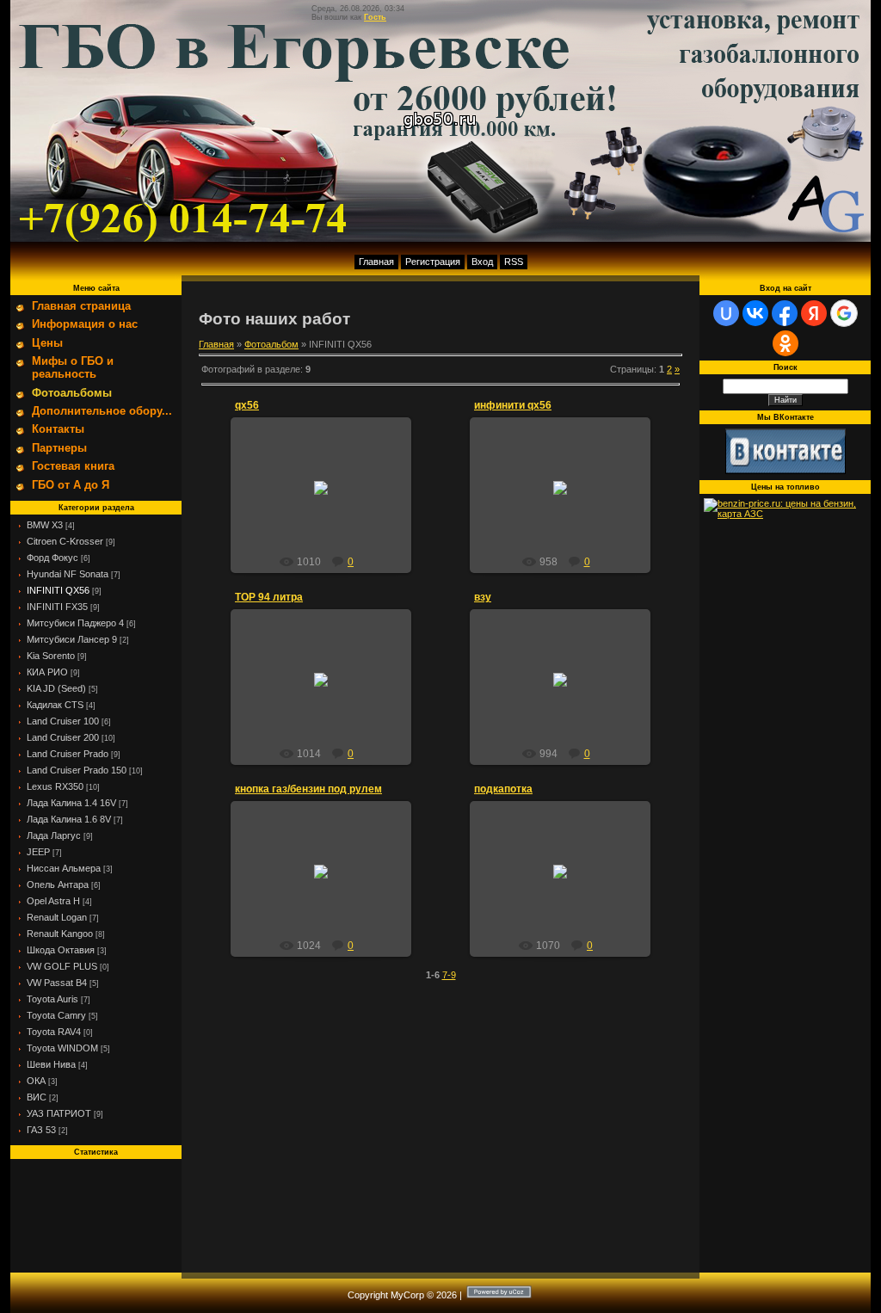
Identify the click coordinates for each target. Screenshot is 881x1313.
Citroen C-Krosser (65, 541)
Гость (375, 17)
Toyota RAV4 (54, 1031)
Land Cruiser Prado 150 (76, 770)
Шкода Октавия (61, 950)
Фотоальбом (271, 344)
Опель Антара (58, 884)
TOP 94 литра (269, 597)
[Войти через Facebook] (785, 313)
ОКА (36, 1081)
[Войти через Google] (844, 313)
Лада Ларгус (54, 835)
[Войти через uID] (726, 313)
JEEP (38, 852)
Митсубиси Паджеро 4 (75, 623)
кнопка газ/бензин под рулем (308, 789)
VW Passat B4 (57, 982)
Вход (482, 261)
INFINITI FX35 (57, 606)
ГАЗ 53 (41, 1130)
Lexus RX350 (55, 786)
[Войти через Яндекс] (814, 313)
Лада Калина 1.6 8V (69, 819)
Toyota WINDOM (62, 1048)
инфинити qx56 (512, 405)
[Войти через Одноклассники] (785, 343)
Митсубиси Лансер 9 (72, 639)
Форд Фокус (52, 557)
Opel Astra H (53, 901)
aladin (328, 501)
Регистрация (432, 261)
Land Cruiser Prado (67, 754)
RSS (513, 261)
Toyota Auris (52, 999)
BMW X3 (45, 525)
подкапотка (503, 789)
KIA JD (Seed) (56, 688)
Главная (376, 261)
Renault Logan (57, 917)
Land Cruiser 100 (63, 721)
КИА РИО (47, 672)
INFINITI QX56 (58, 590)
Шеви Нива (51, 1064)
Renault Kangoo (60, 933)
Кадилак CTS (55, 705)
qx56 (247, 405)
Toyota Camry (56, 1015)
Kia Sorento (51, 655)
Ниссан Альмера (64, 868)
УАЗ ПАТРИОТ (59, 1113)
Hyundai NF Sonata (67, 574)
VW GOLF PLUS (62, 966)
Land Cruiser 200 (63, 737)
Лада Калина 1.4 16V (71, 803)
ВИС (36, 1097)
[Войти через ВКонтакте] (755, 313)
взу (482, 597)
